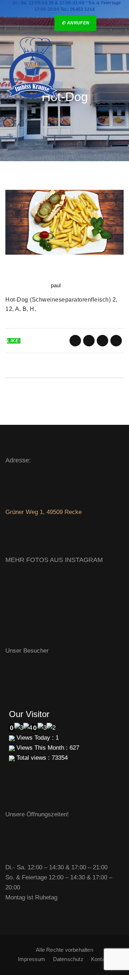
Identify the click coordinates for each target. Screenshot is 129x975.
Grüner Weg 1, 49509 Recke (43, 512)
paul (56, 285)
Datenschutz (68, 959)
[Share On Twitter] (89, 340)
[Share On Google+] (102, 340)
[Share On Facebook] (75, 340)
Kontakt (100, 959)
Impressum (32, 959)
